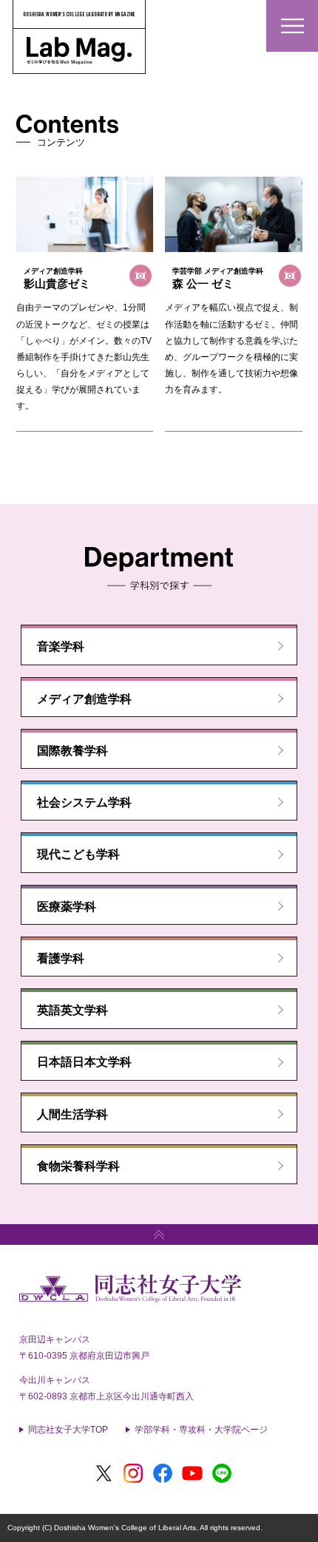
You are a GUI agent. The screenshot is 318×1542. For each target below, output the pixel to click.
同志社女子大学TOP (68, 1429)
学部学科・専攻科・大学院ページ (201, 1429)
